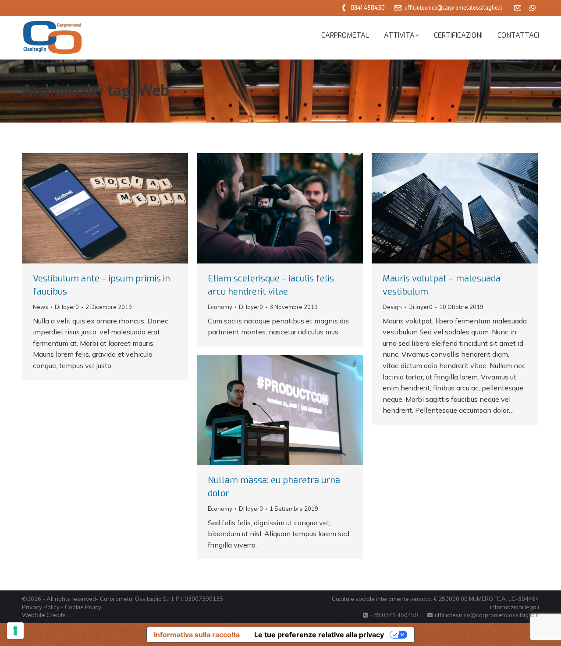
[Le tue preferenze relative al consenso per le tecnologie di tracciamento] (15, 630)
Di (67, 306)
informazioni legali (514, 607)
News (40, 306)
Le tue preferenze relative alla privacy (319, 634)
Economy (220, 306)
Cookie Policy (83, 607)
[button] (409, 13)
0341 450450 (368, 7)
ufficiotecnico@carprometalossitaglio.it (453, 7)
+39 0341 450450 (394, 614)
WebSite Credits (44, 614)
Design (392, 306)
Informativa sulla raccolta (197, 634)
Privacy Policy (41, 607)
